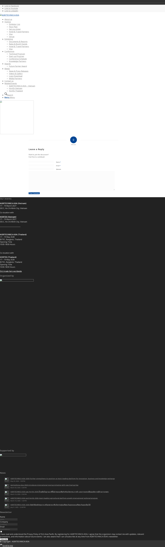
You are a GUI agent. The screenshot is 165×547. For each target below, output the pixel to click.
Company (4, 522)
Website (58, 169)
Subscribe (4, 539)
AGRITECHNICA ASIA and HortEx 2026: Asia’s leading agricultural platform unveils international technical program (54, 498)
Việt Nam (135, 1)
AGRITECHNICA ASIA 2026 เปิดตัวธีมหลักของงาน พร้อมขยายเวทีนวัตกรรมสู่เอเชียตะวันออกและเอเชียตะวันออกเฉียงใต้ (50, 505)
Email (58, 165)
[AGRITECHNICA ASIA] (9, 15)
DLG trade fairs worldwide (11, 271)
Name (58, 162)
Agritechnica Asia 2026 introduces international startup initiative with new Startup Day (44, 485)
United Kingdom (132, 1)
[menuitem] (75, 19)
